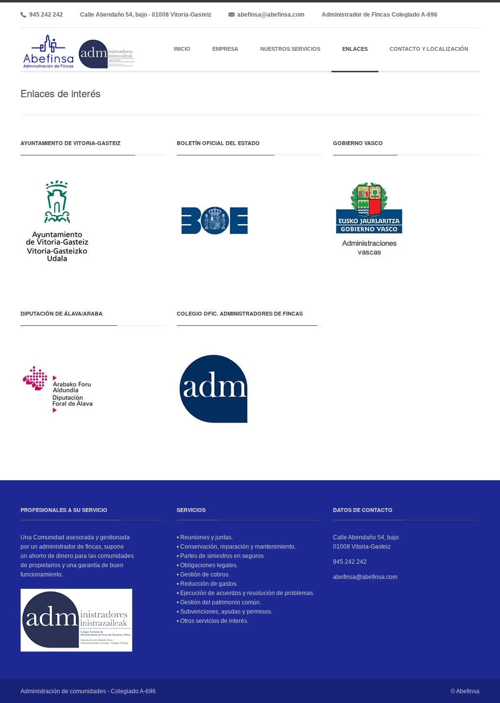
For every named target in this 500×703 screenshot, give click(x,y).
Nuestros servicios (290, 49)
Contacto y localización (429, 49)
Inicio (182, 49)
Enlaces (355, 49)
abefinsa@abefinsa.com (269, 14)
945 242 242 (44, 14)
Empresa (225, 49)
